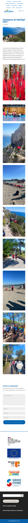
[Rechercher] (22, 495)
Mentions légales (7, 510)
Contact (13, 7)
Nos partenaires (14, 5)
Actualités (20, 5)
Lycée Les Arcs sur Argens (17, 1)
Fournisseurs (8, 7)
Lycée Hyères (9, 1)
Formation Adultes (20, 3)
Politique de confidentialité (17, 510)
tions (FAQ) (13, 506)
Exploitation (8, 5)
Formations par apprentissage (10, 3)
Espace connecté (19, 7)
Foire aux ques (6, 506)
